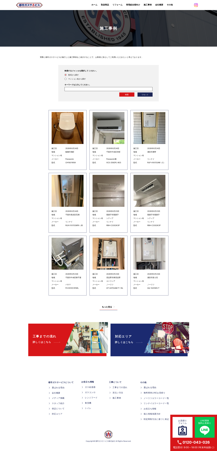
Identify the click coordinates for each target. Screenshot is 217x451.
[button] (170, 4)
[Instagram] (196, 5)
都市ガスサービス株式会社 (105, 441)
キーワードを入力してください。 (78, 85)
